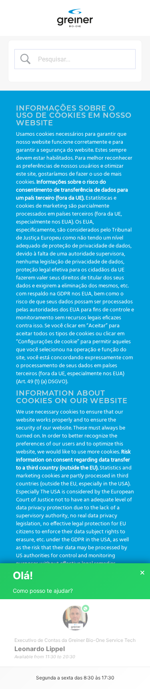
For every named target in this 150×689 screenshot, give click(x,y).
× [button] (142, 573)
